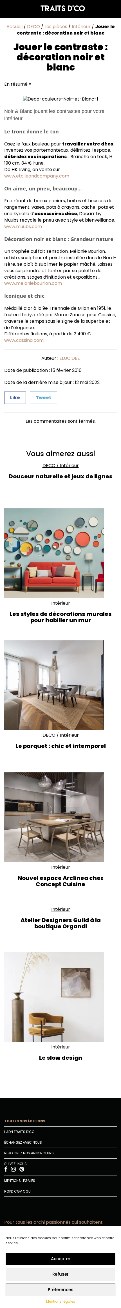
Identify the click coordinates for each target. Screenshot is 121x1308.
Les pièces (55, 26)
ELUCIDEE (69, 358)
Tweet (43, 397)
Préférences (60, 1290)
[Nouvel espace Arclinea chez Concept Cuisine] (60, 817)
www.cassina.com (24, 340)
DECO (33, 26)
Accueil (14, 26)
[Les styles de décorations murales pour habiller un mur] (60, 553)
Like (15, 397)
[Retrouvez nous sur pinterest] (21, 1170)
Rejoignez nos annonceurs (29, 1153)
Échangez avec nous (23, 1142)
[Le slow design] (60, 997)
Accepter (60, 1259)
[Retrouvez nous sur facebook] (6, 1170)
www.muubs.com (23, 226)
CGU (27, 1191)
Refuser (60, 1274)
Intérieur (81, 26)
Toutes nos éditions (24, 1121)
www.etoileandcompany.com (36, 176)
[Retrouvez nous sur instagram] (14, 1170)
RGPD (8, 1191)
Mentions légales (60, 1301)
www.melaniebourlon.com (33, 283)
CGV (18, 1191)
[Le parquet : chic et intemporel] (60, 685)
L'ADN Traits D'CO (19, 1131)
